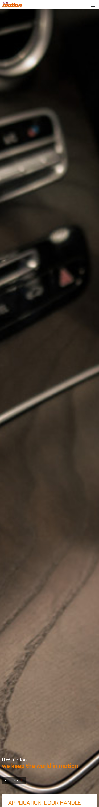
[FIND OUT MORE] (14, 777)
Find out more (12, 780)
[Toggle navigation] (93, 5)
